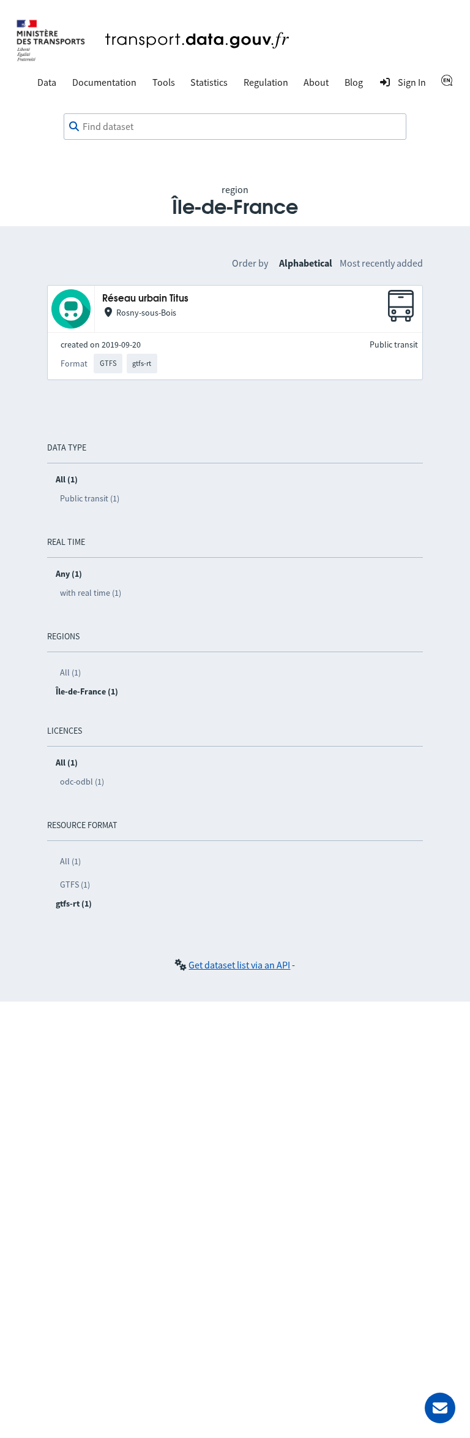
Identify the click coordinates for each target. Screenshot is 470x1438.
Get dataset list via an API (239, 965)
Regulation (266, 82)
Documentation (104, 82)
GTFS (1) (75, 884)
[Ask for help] (440, 1408)
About (316, 82)
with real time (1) (90, 592)
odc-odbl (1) (82, 781)
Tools (163, 82)
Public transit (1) (89, 498)
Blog (354, 82)
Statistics (209, 82)
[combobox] (235, 126)
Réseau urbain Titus (145, 298)
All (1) (70, 672)
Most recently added (381, 263)
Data (46, 82)
